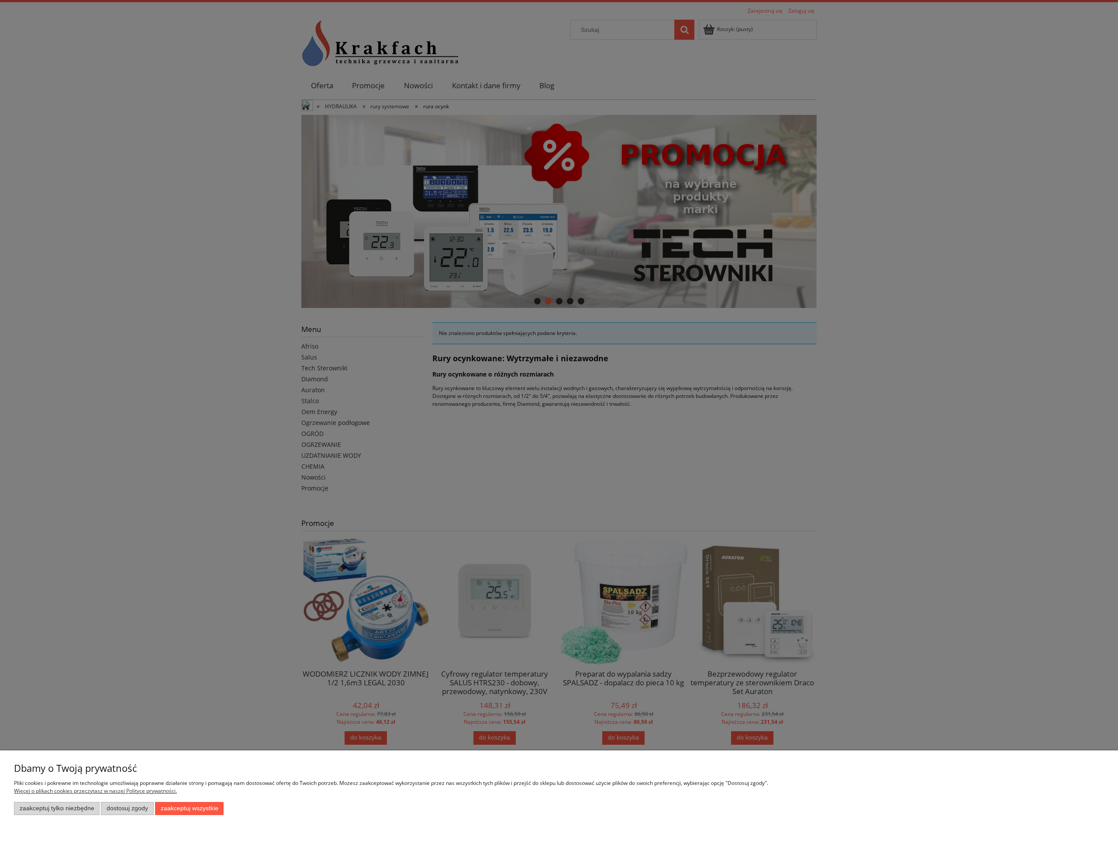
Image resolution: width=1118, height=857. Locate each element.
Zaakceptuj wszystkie (189, 808)
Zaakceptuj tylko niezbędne (57, 808)
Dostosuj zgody (127, 808)
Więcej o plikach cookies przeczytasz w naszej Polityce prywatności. (95, 791)
